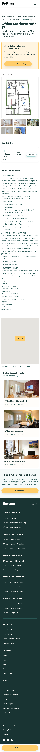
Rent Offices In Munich (11, 16)
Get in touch (20, 748)
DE (36, 504)
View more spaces (9, 376)
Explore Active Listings (18, 64)
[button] (35, 3)
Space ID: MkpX (7, 74)
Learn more (20, 491)
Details (31, 155)
